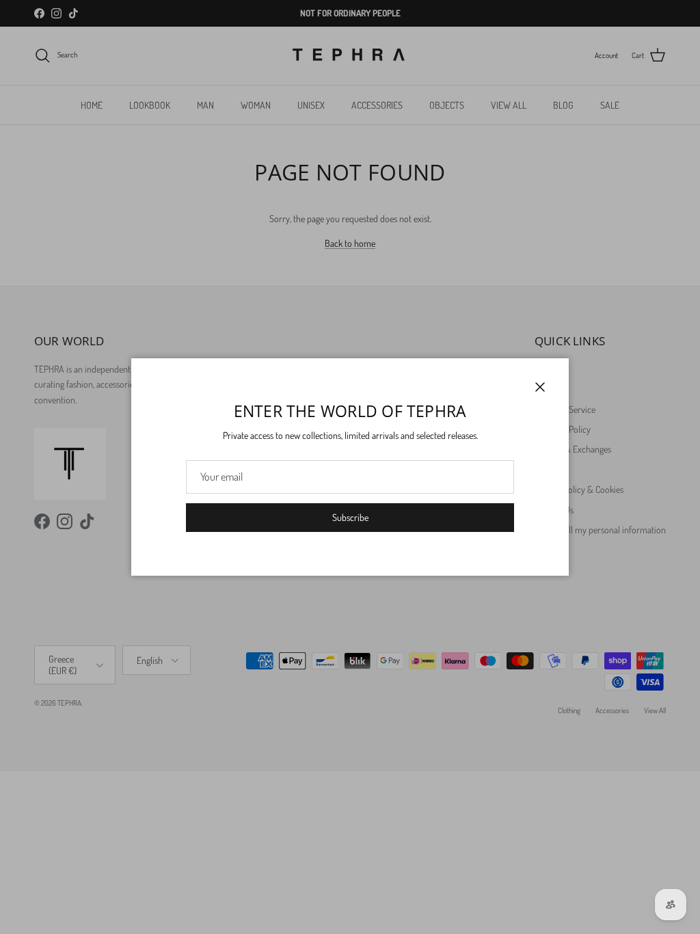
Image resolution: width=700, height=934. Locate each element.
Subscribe (350, 517)
